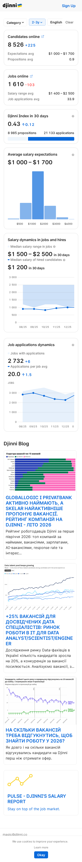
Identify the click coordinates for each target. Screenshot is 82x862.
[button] (73, 116)
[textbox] (14, 22)
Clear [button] (69, 22)
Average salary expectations (32, 154)
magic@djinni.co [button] (15, 834)
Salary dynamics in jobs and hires (37, 239)
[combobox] (14, 22)
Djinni (12, 6)
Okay (41, 855)
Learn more (41, 847)
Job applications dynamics (31, 344)
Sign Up (69, 5)
